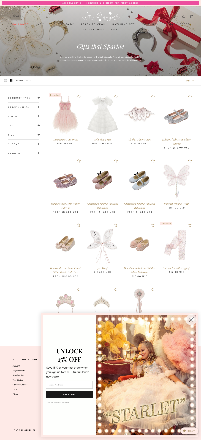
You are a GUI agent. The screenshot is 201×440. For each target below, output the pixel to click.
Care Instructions (20, 385)
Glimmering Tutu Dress (65, 139)
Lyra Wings (102, 268)
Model (29, 80)
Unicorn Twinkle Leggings (176, 268)
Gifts (168, 24)
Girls (54, 24)
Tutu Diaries (18, 380)
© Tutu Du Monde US (24, 430)
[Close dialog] (191, 319)
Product (19, 80)
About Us (17, 366)
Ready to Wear (92, 24)
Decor (184, 24)
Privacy (16, 394)
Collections (93, 30)
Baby (70, 24)
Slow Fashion (18, 375)
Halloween (21, 24)
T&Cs (15, 389)
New (40, 24)
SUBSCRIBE (69, 394)
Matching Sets (124, 24)
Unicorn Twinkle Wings (176, 203)
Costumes (150, 24)
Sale (114, 30)
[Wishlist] (78, 96)
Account (175, 16)
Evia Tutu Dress (102, 139)
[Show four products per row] (11, 80)
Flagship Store (19, 371)
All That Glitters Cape (139, 139)
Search (18, 16)
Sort (188, 81)
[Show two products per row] (5, 80)
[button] (23, 98)
